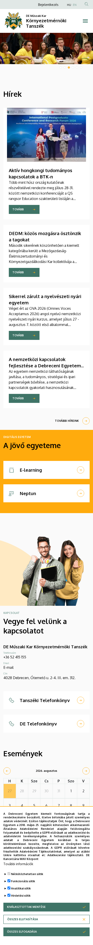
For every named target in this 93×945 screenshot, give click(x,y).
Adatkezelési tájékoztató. (65, 855)
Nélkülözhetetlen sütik (27, 874)
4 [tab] (73, 67)
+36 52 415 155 (14, 657)
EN (75, 5)
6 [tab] (81, 67)
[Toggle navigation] (85, 21)
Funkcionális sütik (23, 881)
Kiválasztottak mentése (26, 907)
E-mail (8, 667)
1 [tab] (61, 67)
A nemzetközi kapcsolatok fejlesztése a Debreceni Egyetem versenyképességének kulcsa (45, 365)
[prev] (7, 770)
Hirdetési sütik (20, 895)
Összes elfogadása (22, 931)
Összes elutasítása (22, 919)
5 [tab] (77, 67)
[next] (86, 770)
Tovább (18, 209)
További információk (18, 864)
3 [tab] (69, 67)
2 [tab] (65, 67)
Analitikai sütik (21, 888)
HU (69, 5)
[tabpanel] (46, 48)
